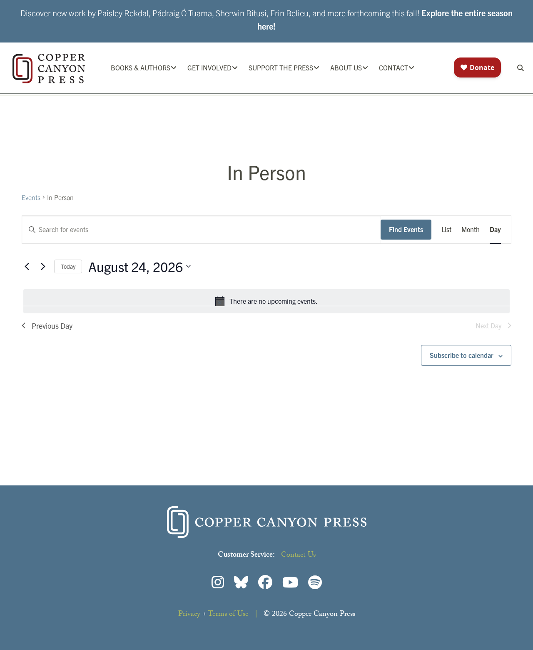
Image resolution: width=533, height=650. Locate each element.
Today (68, 266)
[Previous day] (27, 266)
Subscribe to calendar (461, 355)
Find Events (406, 229)
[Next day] (43, 266)
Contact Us (298, 555)
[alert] (266, 301)
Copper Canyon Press (48, 68)
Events (31, 197)
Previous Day (52, 325)
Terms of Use (228, 614)
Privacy (189, 614)
